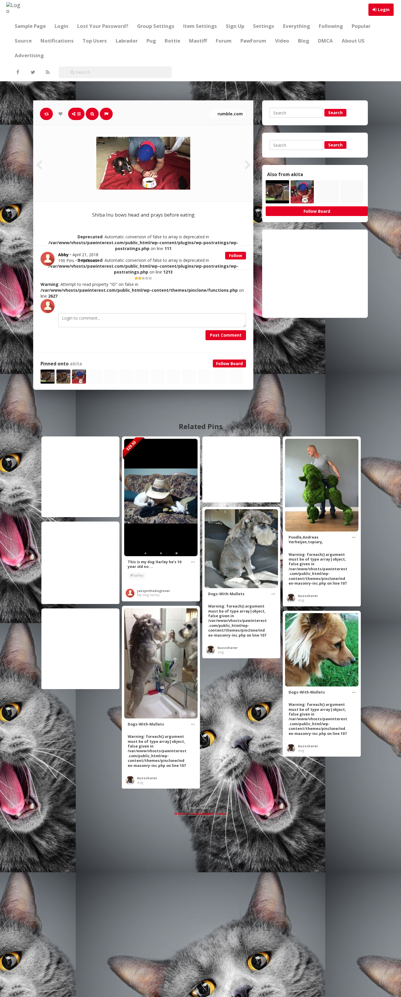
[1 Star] (136, 278)
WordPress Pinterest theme (200, 813)
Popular (361, 26)
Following (331, 26)
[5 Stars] (150, 278)
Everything (296, 26)
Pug (151, 40)
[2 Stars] (139, 278)
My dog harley (148, 595)
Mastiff (198, 40)
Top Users (94, 40)
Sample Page (30, 26)
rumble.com (229, 114)
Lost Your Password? (102, 26)
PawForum (253, 40)
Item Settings (200, 26)
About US (353, 40)
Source (23, 40)
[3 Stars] (143, 278)
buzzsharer (308, 595)
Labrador (127, 40)
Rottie (172, 40)
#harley (136, 575)
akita (76, 364)
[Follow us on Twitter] (32, 72)
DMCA (325, 40)
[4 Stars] (147, 278)
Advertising (29, 55)
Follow (235, 255)
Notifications (57, 40)
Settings (263, 26)
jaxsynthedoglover (153, 590)
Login (384, 9)
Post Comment (226, 335)
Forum (224, 40)
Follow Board (229, 363)
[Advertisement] (314, 273)
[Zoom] (92, 114)
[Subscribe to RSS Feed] (47, 72)
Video (282, 40)
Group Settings (155, 26)
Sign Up (235, 26)
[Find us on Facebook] (17, 72)
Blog (303, 40)
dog (301, 600)
